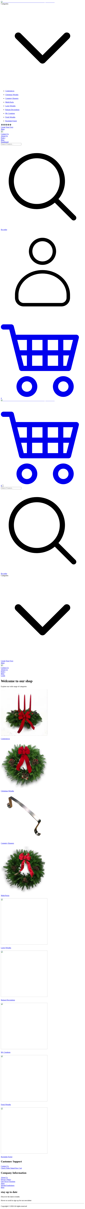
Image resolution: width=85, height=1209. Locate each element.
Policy (3, 138)
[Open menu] (3, 486)
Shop (3, 129)
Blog (2, 140)
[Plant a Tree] (2, 132)
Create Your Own (7, 127)
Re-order (4, 230)
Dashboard (5, 142)
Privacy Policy (6, 1179)
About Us (4, 136)
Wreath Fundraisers (7, 1185)
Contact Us (5, 134)
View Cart (18, 1168)
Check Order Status (8, 1168)
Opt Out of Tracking (8, 1181)
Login (3, 676)
